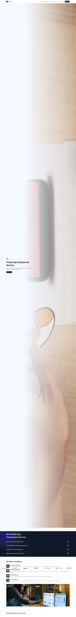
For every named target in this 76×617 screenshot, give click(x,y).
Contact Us (67, 1)
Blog (63, 1)
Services (42, 1)
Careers (56, 1)
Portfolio (52, 1)
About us (59, 1)
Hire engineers (48, 1)
